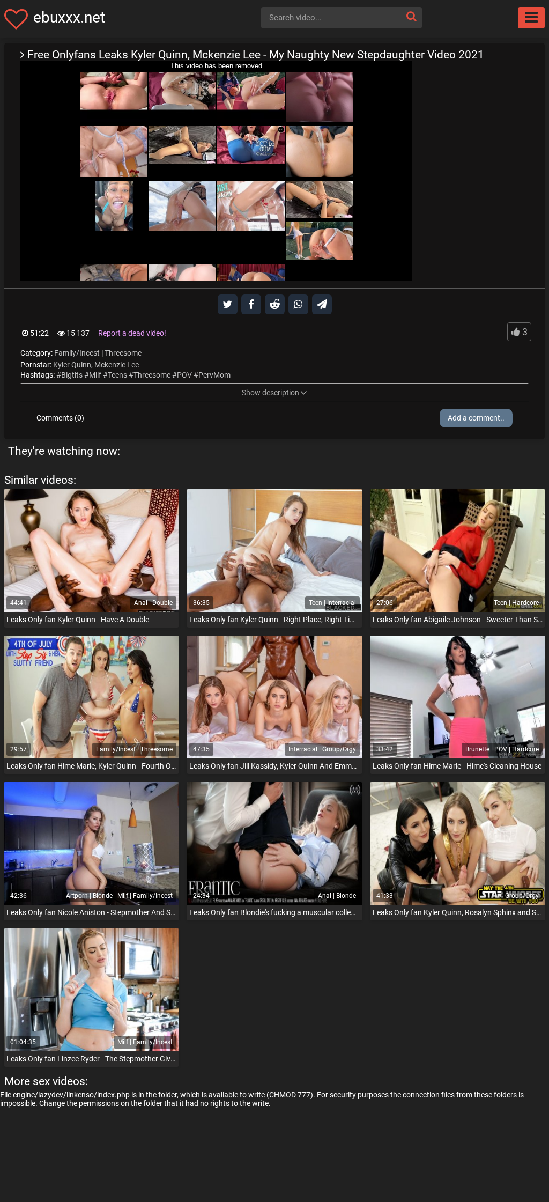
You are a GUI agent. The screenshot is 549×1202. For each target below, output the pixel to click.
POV (184, 375)
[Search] (411, 16)
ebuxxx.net (69, 17)
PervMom (214, 375)
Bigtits (72, 375)
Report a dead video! (132, 333)
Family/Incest (77, 353)
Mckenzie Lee (116, 364)
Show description (270, 392)
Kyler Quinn (72, 364)
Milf (95, 375)
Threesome (123, 353)
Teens (117, 375)
